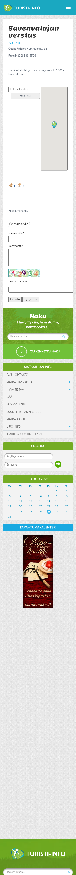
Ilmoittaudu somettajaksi (26, 434)
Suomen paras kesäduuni (25, 411)
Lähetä (15, 299)
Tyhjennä (30, 299)
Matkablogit (16, 419)
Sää (9, 397)
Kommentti (15, 246)
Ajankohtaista (17, 374)
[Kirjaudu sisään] (58, 464)
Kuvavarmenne (18, 281)
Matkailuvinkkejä (19, 382)
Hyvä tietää (15, 389)
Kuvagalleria (17, 404)
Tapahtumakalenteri (38, 527)
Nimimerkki (16, 233)
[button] (25, 96)
